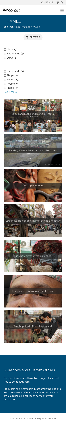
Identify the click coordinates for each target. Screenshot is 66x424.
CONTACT (47, 2)
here (27, 381)
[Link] (11, 10)
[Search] (62, 2)
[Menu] (62, 10)
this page (52, 388)
